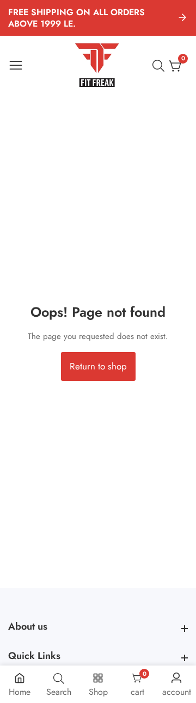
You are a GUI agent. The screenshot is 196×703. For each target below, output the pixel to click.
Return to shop (98, 366)
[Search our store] (160, 65)
